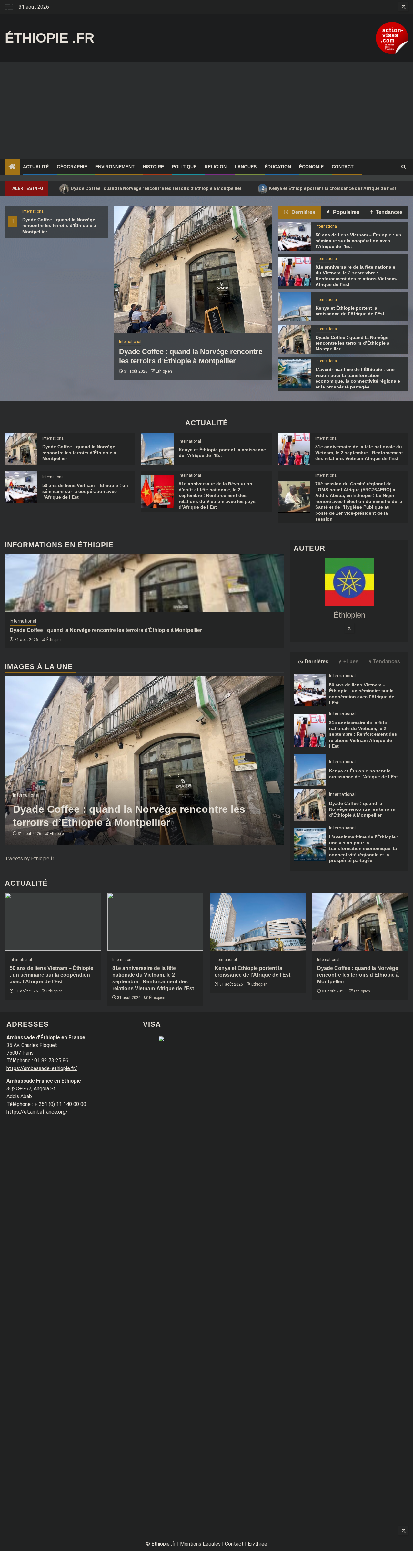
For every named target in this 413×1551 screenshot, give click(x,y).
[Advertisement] (206, 110)
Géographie (72, 166)
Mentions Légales (200, 1544)
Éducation (278, 166)
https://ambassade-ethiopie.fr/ (41, 1068)
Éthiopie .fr (49, 37)
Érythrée (257, 1544)
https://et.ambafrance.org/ (37, 1112)
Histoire (153, 166)
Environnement (115, 166)
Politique (184, 166)
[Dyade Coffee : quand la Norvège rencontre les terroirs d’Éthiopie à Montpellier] (193, 269)
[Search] (403, 167)
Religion (216, 166)
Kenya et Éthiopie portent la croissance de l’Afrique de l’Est (329, 188)
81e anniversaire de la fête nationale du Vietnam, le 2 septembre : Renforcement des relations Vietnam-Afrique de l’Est (359, 452)
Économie (311, 166)
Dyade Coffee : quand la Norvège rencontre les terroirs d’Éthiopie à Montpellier (152, 188)
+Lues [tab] (350, 661)
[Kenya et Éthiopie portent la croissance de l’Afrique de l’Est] (294, 306)
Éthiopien (164, 371)
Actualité (36, 166)
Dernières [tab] (302, 212)
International (33, 211)
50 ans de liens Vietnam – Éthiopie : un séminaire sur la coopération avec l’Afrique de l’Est (358, 240)
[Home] (12, 167)
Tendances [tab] (388, 212)
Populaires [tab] (345, 212)
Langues (246, 166)
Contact (343, 166)
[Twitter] (349, 628)
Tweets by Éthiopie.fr (29, 859)
